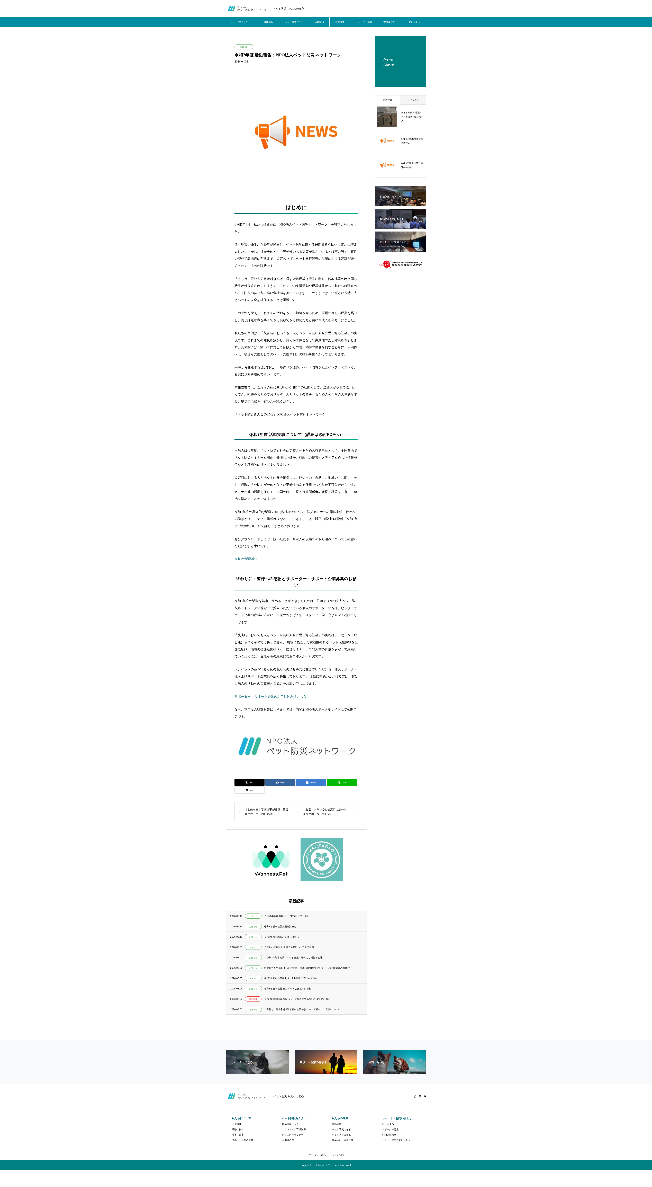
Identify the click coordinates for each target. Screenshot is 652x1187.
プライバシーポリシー (318, 1155)
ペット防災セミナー (242, 22)
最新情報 (268, 22)
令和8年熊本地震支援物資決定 (280, 926)
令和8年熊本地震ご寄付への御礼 (281, 936)
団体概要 (340, 22)
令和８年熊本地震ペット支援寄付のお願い (286, 916)
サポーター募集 (364, 22)
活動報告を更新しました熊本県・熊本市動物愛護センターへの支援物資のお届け (307, 967)
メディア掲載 (338, 1155)
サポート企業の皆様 (242, 1139)
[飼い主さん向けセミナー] (400, 227)
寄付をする (389, 22)
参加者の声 (288, 1139)
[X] (420, 1096)
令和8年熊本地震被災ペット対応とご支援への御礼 (291, 978)
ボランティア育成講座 (294, 1129)
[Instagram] (415, 1096)
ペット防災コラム (341, 1134)
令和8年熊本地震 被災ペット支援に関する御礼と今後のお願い (297, 998)
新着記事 (387, 100)
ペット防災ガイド (293, 22)
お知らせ (244, 47)
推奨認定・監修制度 (342, 1139)
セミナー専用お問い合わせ (396, 1139)
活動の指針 (238, 1129)
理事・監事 (238, 1134)
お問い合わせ (413, 22)
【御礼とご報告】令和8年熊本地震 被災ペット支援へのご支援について (302, 1009)
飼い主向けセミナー (292, 1134)
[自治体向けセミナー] (400, 204)
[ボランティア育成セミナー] (400, 249)
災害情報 (253, 999)
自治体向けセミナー (292, 1124)
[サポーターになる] (257, 1072)
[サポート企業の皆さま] (326, 1072)
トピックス (413, 100)
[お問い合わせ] (394, 1072)
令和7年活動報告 (245, 559)
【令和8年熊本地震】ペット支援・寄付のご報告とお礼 (293, 957)
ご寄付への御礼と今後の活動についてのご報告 (289, 947)
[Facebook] (425, 1096)
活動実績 (319, 22)
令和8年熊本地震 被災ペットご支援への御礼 (287, 988)
